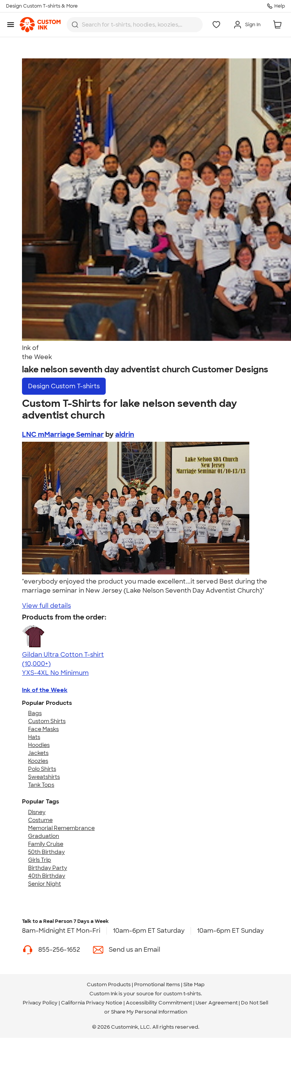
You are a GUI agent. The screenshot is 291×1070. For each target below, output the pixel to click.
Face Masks (43, 729)
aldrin (124, 434)
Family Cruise (45, 844)
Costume (40, 820)
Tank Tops (41, 784)
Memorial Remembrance (61, 828)
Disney (36, 812)
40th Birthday (46, 875)
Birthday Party (47, 867)
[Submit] (75, 24)
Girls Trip (39, 860)
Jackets (38, 753)
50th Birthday (46, 852)
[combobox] (135, 24)
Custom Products (109, 984)
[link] (40, 24)
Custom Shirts (47, 721)
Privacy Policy (40, 1002)
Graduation (43, 836)
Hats (34, 737)
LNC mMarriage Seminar (63, 434)
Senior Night (44, 883)
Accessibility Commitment (159, 1002)
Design (64, 386)
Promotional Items (157, 984)
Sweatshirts (44, 776)
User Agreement (217, 1002)
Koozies (38, 761)
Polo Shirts (42, 769)
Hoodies (39, 745)
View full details (46, 606)
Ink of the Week (44, 690)
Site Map (194, 984)
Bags (35, 713)
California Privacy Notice (91, 1002)
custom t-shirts (182, 993)
